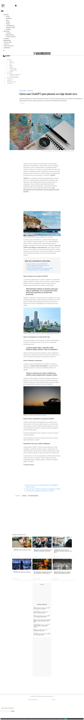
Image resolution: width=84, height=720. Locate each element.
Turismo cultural (11, 36)
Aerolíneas (7, 47)
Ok (65, 718)
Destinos (6, 14)
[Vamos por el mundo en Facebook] (3, 56)
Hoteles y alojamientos (7, 39)
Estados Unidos (10, 27)
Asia (7, 20)
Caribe (8, 22)
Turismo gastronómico (10, 33)
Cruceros (6, 44)
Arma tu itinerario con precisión (35, 267)
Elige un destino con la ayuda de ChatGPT (37, 263)
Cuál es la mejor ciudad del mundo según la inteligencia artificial (43, 489)
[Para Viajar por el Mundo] (42, 53)
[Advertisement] (47, 108)
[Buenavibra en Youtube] (8, 56)
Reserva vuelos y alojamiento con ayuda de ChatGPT (40, 268)
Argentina (9, 18)
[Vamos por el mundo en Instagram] (5, 56)
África (8, 16)
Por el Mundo (22, 90)
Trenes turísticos (9, 45)
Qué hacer (7, 31)
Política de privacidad (32, 699)
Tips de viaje (7, 42)
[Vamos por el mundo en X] (7, 56)
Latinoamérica (10, 25)
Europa (8, 23)
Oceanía (8, 29)
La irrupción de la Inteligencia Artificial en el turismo (40, 490)
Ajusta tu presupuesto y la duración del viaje (38, 265)
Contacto (54, 699)
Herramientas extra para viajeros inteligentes (38, 270)
